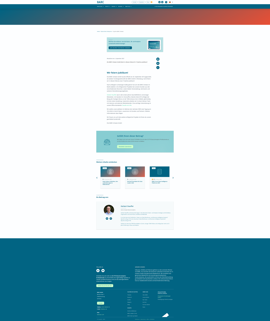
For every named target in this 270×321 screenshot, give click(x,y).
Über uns (127, 6)
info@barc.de (104, 309)
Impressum (137, 319)
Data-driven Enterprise (106, 31)
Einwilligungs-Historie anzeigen (165, 299)
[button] (166, 2)
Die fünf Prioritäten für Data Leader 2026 (110, 182)
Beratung (99, 6)
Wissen (113, 6)
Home (98, 31)
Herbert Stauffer (111, 95)
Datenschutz (143, 319)
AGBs (148, 319)
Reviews (120, 6)
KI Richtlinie (152, 319)
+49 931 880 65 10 (105, 307)
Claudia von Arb (126, 105)
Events (107, 6)
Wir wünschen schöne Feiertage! (158, 182)
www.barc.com (100, 314)
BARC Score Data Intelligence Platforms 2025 (135, 182)
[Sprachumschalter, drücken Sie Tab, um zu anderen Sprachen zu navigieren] (171, 2)
